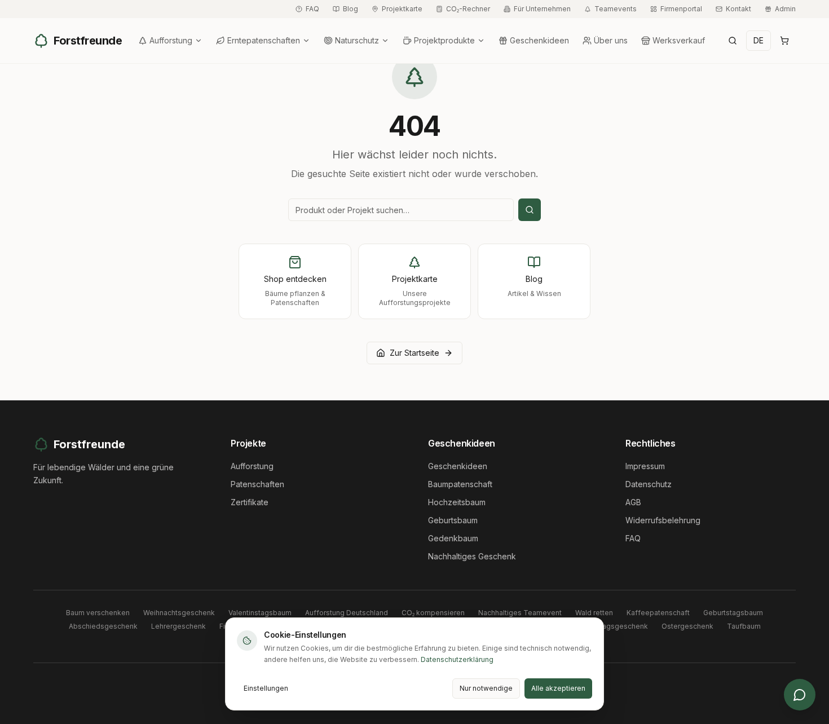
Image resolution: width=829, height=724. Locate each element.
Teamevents (615, 9)
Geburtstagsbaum (733, 612)
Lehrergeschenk (178, 626)
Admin (785, 9)
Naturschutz (357, 40)
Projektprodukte (444, 40)
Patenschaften (257, 484)
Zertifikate (249, 502)
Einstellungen (266, 688)
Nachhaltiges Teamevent (520, 612)
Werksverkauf (678, 40)
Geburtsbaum (453, 520)
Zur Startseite (414, 352)
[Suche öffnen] (732, 40)
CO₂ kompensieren (433, 612)
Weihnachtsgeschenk (179, 612)
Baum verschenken (98, 612)
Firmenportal (681, 9)
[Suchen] (529, 209)
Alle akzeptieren (558, 688)
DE (758, 40)
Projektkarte (402, 9)
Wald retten (594, 612)
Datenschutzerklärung (457, 659)
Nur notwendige (486, 688)
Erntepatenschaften (263, 40)
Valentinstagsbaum (260, 612)
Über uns (611, 40)
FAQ (312, 9)
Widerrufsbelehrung (662, 520)
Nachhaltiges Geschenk (472, 556)
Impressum (645, 466)
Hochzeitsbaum (457, 502)
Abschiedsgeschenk (103, 626)
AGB (633, 502)
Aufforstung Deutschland (346, 612)
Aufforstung (170, 40)
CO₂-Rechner (468, 9)
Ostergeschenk (687, 626)
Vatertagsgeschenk (615, 626)
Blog (350, 9)
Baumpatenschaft (460, 484)
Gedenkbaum (453, 538)
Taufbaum (744, 626)
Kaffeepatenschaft (658, 612)
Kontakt (738, 9)
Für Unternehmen (542, 9)
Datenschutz (648, 484)
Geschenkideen (539, 40)
